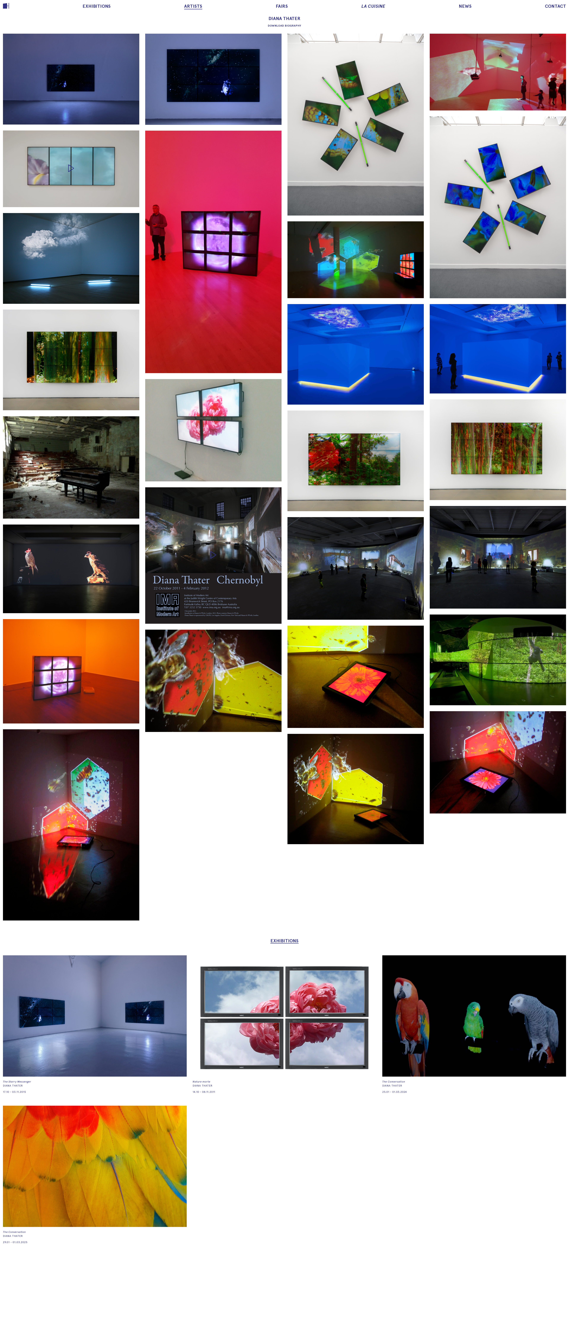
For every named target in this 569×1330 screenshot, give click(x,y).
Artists (193, 6)
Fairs (282, 6)
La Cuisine (373, 6)
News (465, 6)
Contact (555, 6)
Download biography (284, 25)
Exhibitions (97, 6)
